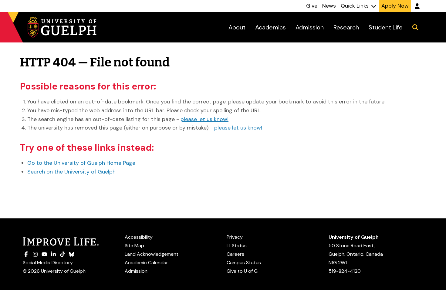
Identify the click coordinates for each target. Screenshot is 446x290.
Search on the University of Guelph (71, 171)
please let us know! (204, 119)
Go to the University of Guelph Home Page (81, 163)
